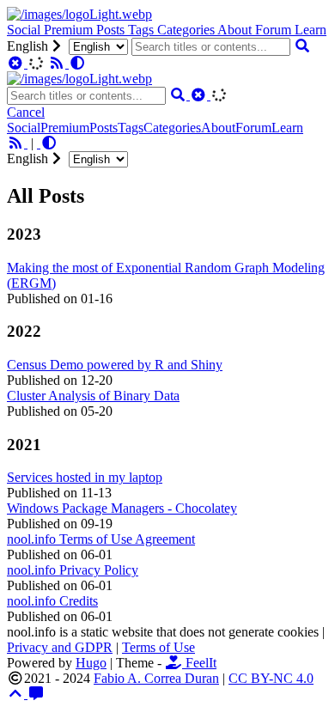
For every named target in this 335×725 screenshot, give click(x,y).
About (236, 29)
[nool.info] (79, 14)
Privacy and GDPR (60, 647)
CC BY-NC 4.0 (271, 678)
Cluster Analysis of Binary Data (93, 395)
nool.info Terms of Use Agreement (101, 539)
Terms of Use (158, 647)
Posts (112, 29)
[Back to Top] (17, 693)
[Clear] (17, 63)
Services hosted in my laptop (84, 477)
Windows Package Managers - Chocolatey (122, 508)
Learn (310, 29)
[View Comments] (36, 693)
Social (25, 29)
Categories (187, 29)
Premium (70, 29)
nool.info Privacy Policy (72, 570)
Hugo (91, 662)
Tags (142, 29)
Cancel (26, 112)
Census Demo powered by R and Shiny (114, 364)
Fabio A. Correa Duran (156, 678)
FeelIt (199, 662)
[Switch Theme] (77, 63)
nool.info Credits (52, 601)
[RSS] (58, 63)
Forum (275, 29)
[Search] (302, 46)
